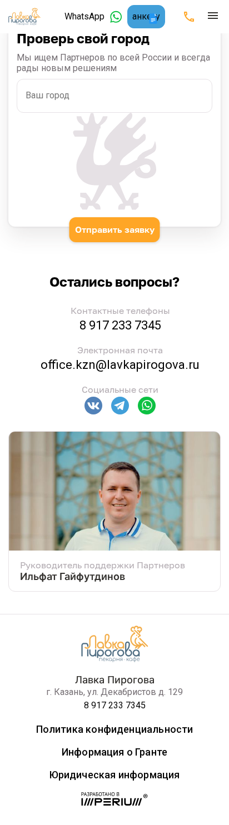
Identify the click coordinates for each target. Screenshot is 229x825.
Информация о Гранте (114, 752)
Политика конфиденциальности (114, 729)
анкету (146, 16)
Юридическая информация (114, 775)
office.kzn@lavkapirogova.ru (120, 365)
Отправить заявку (115, 229)
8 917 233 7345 (120, 325)
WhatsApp (84, 16)
